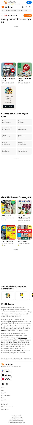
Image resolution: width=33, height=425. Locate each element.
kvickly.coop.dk (21, 350)
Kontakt (3, 393)
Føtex (3, 342)
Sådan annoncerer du (7, 407)
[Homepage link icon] (2, 358)
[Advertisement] (16, 43)
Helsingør (4, 328)
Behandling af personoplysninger (16, 422)
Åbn (29, 2)
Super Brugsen (25, 340)
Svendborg (12, 328)
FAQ (2, 390)
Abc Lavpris (25, 342)
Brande (3, 330)
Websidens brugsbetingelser (16, 420)
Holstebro (26, 328)
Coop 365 (4, 344)
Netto (10, 342)
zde (10, 322)
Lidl (7, 342)
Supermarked (22, 338)
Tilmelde (28, 15)
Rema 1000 (16, 342)
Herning (19, 328)
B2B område (5, 409)
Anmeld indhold (5, 395)
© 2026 (16, 415)
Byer (2, 397)
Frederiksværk (11, 330)
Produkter (4, 400)
